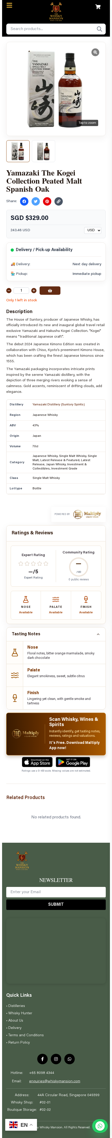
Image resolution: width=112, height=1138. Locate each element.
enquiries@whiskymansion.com (54, 1081)
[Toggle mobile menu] (9, 5)
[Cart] (98, 7)
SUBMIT (56, 905)
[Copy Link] (58, 201)
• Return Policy (18, 1043)
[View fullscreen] (95, 52)
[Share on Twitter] (36, 201)
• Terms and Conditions (25, 1035)
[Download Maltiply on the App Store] (37, 762)
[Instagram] (56, 1059)
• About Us (14, 1021)
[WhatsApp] (69, 1059)
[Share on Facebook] (24, 201)
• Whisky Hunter (19, 1013)
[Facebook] (42, 1059)
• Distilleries (15, 1006)
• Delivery (14, 1028)
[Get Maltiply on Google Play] (73, 762)
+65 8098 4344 (41, 1073)
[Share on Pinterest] (47, 201)
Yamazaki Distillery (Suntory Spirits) (59, 404)
